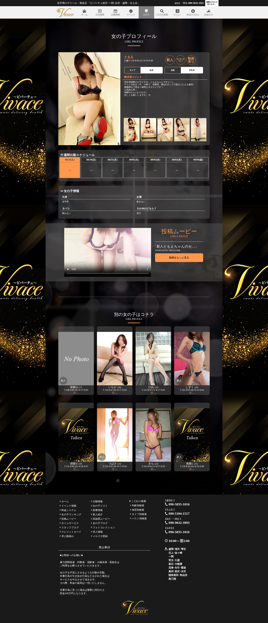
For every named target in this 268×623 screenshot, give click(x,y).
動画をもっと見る (179, 257)
